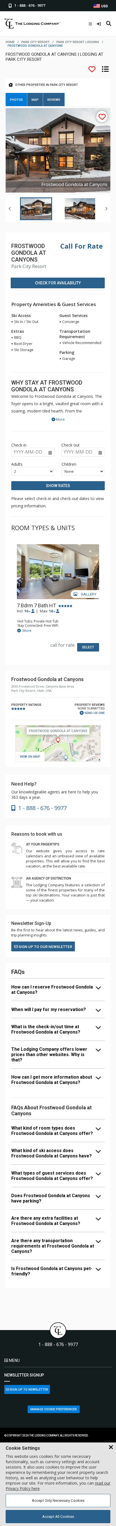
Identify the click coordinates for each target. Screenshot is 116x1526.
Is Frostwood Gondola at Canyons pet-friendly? (51, 1271)
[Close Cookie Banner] (111, 1447)
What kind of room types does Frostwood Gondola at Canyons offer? (52, 1130)
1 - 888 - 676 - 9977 (58, 1344)
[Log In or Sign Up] (99, 24)
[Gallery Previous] (10, 208)
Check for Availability (58, 283)
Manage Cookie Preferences (53, 1409)
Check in (18, 445)
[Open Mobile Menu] (90, 24)
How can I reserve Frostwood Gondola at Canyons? (52, 989)
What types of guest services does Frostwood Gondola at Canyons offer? (52, 1175)
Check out (70, 445)
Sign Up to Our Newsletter (45, 947)
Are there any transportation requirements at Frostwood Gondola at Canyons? (52, 1246)
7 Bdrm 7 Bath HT (36, 605)
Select (88, 647)
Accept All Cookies (58, 1516)
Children (69, 464)
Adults (17, 464)
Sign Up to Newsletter (28, 1389)
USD (104, 6)
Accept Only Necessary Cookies (58, 1500)
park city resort (35, 42)
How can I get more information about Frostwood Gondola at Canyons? (51, 1079)
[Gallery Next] (106, 208)
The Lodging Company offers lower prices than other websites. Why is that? (49, 1055)
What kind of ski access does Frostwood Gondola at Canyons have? (51, 1153)
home (10, 42)
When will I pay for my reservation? (48, 1009)
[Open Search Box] (109, 24)
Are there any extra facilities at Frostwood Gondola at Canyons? (45, 1220)
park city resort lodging (77, 42)
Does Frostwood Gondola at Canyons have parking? (50, 1198)
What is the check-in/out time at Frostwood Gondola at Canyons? (45, 1029)
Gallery (88, 594)
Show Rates (58, 485)
